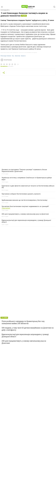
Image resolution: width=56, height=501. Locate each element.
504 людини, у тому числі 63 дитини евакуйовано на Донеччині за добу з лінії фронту (28, 329)
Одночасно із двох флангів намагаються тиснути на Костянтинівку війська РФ (28, 187)
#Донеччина (17, 55)
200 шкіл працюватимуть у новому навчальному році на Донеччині (25, 214)
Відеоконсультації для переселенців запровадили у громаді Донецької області (26, 221)
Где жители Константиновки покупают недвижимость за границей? (25, 206)
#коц (13, 55)
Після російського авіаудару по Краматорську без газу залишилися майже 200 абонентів (23, 322)
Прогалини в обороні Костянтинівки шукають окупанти (21, 194)
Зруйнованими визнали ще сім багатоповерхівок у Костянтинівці (24, 200)
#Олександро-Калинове (6, 55)
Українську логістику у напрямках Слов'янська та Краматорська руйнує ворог (27, 179)
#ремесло (23, 55)
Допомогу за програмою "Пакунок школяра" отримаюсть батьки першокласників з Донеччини (24, 170)
